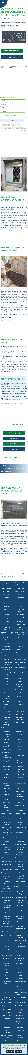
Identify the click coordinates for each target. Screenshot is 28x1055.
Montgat (7, 1019)
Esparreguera (6, 618)
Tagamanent (6, 1006)
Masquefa (6, 838)
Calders (7, 693)
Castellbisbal (6, 594)
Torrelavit (7, 987)
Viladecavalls (6, 588)
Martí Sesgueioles (7, 861)
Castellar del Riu (20, 827)
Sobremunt (20, 964)
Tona (20, 752)
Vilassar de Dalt (20, 814)
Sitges (7, 969)
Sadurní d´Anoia (6, 892)
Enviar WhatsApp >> (11, 51)
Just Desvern (20, 873)
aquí (1, 131)
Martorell (7, 841)
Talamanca (20, 714)
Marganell (20, 841)
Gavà (7, 643)
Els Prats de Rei (20, 618)
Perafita (6, 609)
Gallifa (20, 678)
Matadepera (20, 833)
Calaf (20, 693)
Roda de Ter (20, 791)
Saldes (6, 659)
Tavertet (7, 711)
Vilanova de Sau (6, 844)
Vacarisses (20, 653)
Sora (6, 681)
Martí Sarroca (20, 861)
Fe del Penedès (20, 624)
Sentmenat (7, 1009)
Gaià (20, 1009)
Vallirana (20, 646)
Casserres (20, 601)
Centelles (20, 1041)
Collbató (20, 1027)
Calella (6, 778)
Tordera (7, 708)
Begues (6, 678)
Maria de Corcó (6, 955)
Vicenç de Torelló (20, 897)
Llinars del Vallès (20, 659)
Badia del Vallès (6, 814)
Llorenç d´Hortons (7, 873)
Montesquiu (20, 1019)
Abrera (20, 708)
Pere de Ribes (6, 858)
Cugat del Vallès (20, 887)
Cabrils (6, 743)
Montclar (7, 1022)
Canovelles (7, 766)
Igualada (7, 1027)
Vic (20, 943)
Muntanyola (7, 749)
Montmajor (20, 1015)
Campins (7, 769)
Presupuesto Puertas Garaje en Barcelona (14, 67)
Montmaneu (7, 1015)
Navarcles (6, 746)
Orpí (6, 972)
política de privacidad (13, 115)
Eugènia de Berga (7, 633)
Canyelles (6, 761)
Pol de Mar (6, 940)
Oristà (20, 972)
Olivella (20, 978)
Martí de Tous (6, 864)
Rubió (20, 788)
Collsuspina (20, 615)
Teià (6, 624)
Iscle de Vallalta (20, 783)
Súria (6, 656)
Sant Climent (20, 947)
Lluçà (7, 685)
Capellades (20, 731)
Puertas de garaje (3, 67)
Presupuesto (6, 583)
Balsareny (20, 734)
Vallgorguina (6, 650)
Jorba (20, 1012)
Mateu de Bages (20, 858)
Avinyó (7, 690)
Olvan (20, 975)
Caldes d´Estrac (20, 690)
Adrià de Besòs (20, 805)
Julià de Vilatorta (7, 728)
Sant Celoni (7, 950)
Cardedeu (20, 728)
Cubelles (20, 705)
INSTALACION (20, 465)
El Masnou (20, 1030)
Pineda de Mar (20, 591)
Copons (6, 615)
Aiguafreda (20, 598)
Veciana (20, 643)
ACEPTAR (18, 1051)
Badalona (6, 591)
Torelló (6, 992)
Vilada (7, 943)
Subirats (20, 656)
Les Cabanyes (20, 668)
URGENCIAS (20, 468)
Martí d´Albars (7, 870)
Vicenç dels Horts (7, 897)
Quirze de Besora (7, 935)
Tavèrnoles (20, 711)
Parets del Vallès (20, 673)
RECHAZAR (10, 1051)
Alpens (20, 594)
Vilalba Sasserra (20, 844)
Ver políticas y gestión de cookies (14, 1048)
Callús (7, 775)
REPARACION (7, 465)
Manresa (20, 743)
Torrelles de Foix (20, 982)
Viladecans (20, 588)
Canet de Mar (20, 766)
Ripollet (6, 795)
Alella (7, 598)
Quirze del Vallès (20, 932)
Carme (6, 606)
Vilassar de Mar (6, 752)
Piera (20, 606)
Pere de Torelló (20, 723)
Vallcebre (20, 650)
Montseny (20, 749)
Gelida (20, 638)
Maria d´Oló (7, 958)
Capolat (7, 731)
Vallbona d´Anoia (7, 653)
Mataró (20, 810)
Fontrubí (7, 1012)
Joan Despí (20, 756)
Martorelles (20, 838)
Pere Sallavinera (20, 940)
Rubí (6, 791)
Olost (7, 978)
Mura (20, 746)
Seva (20, 969)
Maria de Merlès (6, 1003)
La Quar (6, 947)
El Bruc (20, 701)
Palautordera (20, 881)
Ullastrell (20, 955)
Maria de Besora (20, 1006)
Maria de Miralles (20, 997)
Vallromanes (6, 646)
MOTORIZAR (7, 468)
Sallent (6, 810)
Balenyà (7, 740)
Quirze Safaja (6, 932)
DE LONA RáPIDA (6, 472)
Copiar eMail (12, 57)
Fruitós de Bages (7, 927)
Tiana (7, 621)
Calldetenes (20, 775)
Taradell (7, 714)
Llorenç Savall (20, 870)
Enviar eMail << (14, 444)
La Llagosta (20, 921)
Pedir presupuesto (14, 438)
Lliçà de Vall (20, 696)
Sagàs (20, 681)
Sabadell (20, 911)
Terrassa (20, 621)
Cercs (7, 1041)
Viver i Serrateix (20, 1003)
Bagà (20, 740)
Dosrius (6, 705)
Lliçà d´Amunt (6, 701)
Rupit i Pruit (6, 788)
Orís (6, 975)
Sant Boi (20, 906)
